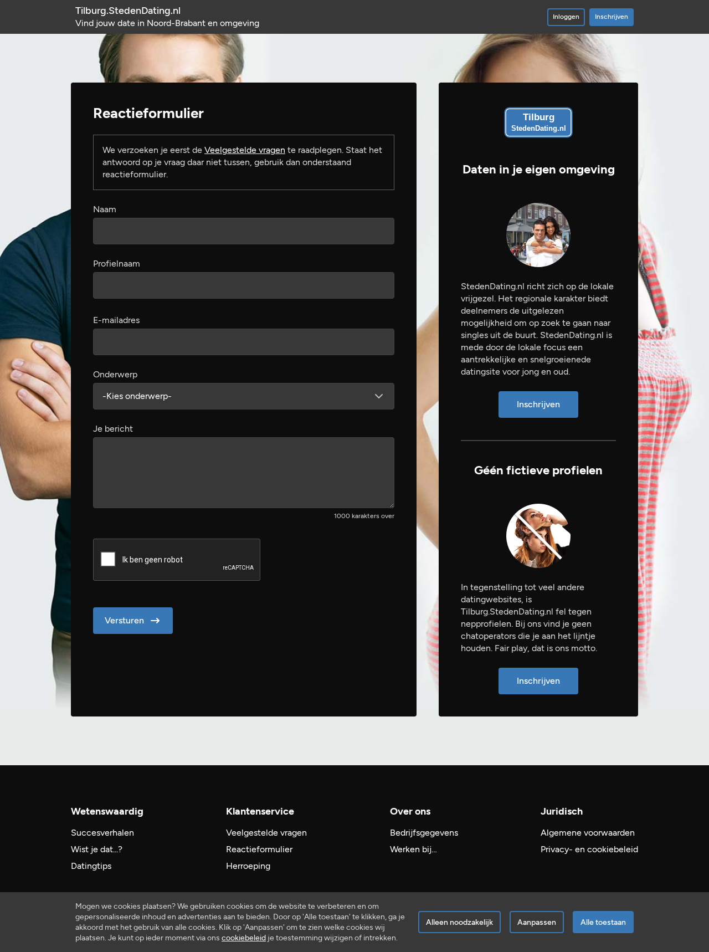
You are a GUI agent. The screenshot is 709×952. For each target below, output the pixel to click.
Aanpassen (536, 922)
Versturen (124, 620)
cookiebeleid (244, 938)
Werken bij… (413, 849)
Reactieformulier (259, 849)
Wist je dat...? (96, 849)
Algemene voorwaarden (588, 832)
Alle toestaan (603, 922)
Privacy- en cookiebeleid (589, 849)
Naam (104, 209)
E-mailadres (116, 320)
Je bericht (113, 428)
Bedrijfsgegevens (424, 832)
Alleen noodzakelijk (459, 922)
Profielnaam (116, 263)
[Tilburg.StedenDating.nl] (538, 122)
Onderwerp (115, 374)
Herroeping (248, 866)
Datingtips (91, 866)
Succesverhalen (102, 832)
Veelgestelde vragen (244, 150)
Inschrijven (611, 17)
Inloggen (566, 17)
